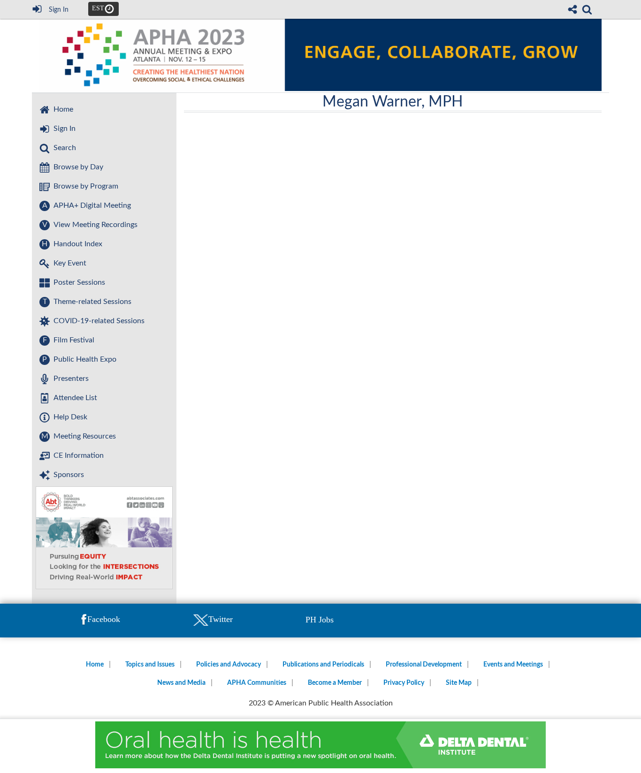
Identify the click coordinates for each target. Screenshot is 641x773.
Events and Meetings (513, 664)
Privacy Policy (403, 683)
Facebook (103, 619)
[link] (587, 9)
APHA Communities (256, 683)
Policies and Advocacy (228, 664)
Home (95, 664)
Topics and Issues (150, 664)
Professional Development (424, 664)
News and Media (181, 683)
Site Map (459, 683)
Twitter (220, 619)
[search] (587, 8)
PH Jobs (319, 619)
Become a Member (335, 683)
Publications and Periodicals (323, 664)
